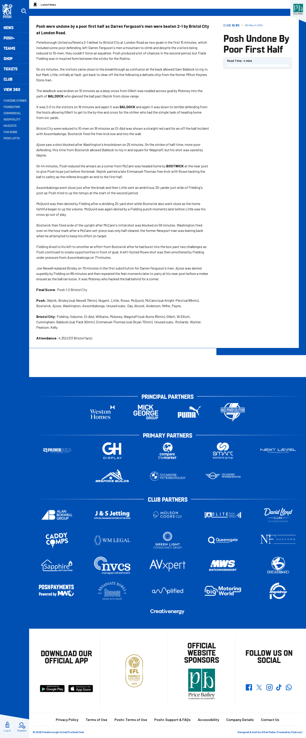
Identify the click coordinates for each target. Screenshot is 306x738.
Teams (9, 48)
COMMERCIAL (12, 113)
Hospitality (12, 119)
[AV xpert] (167, 565)
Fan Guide (10, 131)
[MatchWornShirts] (223, 566)
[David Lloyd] (278, 515)
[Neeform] (278, 540)
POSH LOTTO (12, 138)
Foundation (12, 106)
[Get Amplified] (167, 590)
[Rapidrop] (278, 591)
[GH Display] (112, 451)
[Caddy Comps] (57, 540)
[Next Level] (278, 451)
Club (8, 79)
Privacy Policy (67, 719)
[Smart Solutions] (223, 451)
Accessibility (208, 719)
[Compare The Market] (167, 451)
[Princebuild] (57, 451)
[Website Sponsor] (298, 9)
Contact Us (270, 719)
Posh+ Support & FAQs (172, 719)
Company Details (240, 719)
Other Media (268, 732)
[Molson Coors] (167, 515)
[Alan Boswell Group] (57, 515)
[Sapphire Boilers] (57, 565)
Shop (8, 58)
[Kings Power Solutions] (233, 412)
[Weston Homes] (102, 412)
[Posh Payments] (57, 591)
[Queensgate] (223, 540)
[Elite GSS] (223, 515)
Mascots (10, 125)
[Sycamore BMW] (167, 476)
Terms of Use (96, 719)
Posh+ (9, 38)
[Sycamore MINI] (223, 476)
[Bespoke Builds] (112, 476)
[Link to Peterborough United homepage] (9, 11)
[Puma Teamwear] (189, 412)
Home (35, 4)
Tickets (10, 68)
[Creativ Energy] (167, 611)
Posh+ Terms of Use (130, 719)
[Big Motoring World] (223, 591)
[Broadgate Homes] (112, 591)
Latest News (48, 4)
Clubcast (296, 732)
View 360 (12, 89)
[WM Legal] (112, 540)
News (8, 27)
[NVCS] (112, 566)
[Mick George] (146, 412)
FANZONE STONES (15, 100)
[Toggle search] (23, 11)
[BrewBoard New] (278, 566)
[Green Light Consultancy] (167, 540)
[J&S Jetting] (112, 515)
